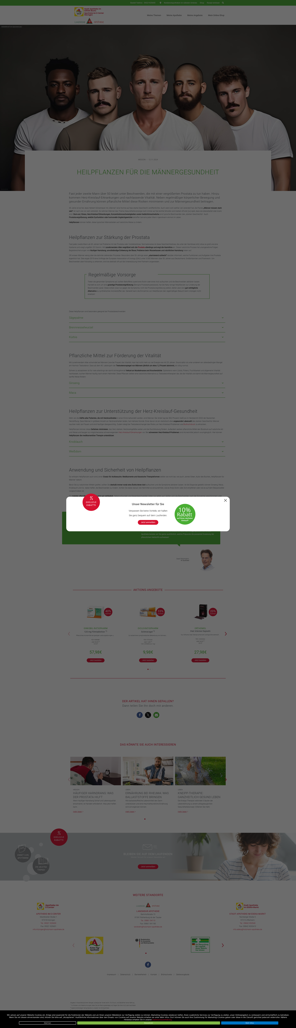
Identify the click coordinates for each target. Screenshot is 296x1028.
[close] (225, 500)
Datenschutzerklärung (162, 1019)
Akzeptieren (148, 1023)
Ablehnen (47, 1023)
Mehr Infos (250, 1023)
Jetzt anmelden (148, 522)
